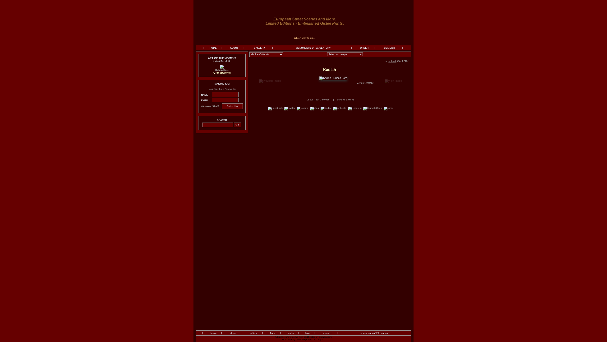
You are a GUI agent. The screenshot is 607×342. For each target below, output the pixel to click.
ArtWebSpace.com (306, 339)
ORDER (364, 48)
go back (392, 61)
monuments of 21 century (374, 333)
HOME (213, 48)
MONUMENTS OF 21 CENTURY (313, 48)
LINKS (307, 333)
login (320, 339)
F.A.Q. (273, 333)
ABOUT (234, 48)
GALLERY (259, 48)
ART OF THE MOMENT (222, 58)
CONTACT (389, 48)
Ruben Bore (222, 70)
